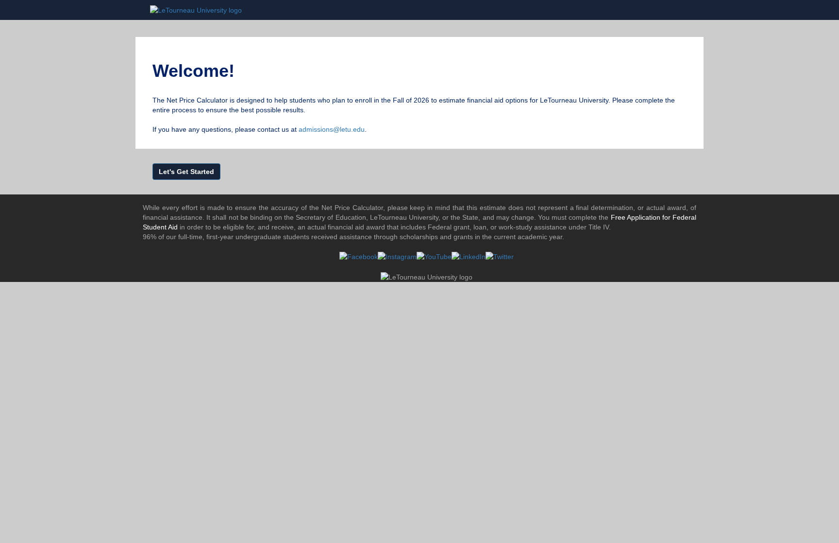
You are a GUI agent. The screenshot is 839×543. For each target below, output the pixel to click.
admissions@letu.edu (332, 129)
